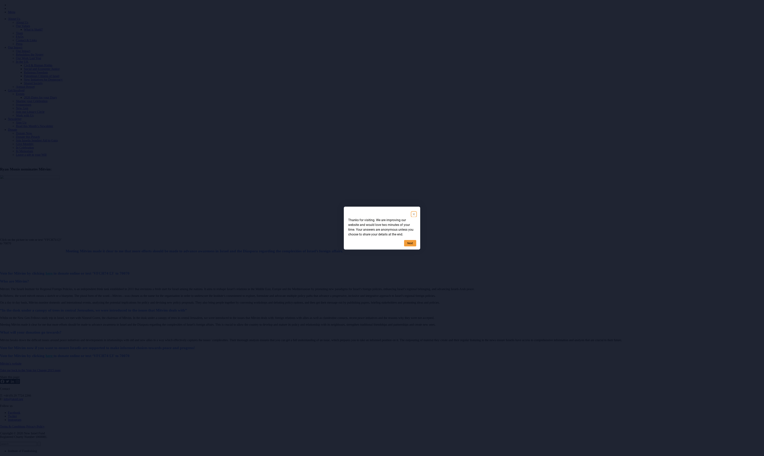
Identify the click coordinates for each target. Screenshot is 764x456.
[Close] (413, 214)
